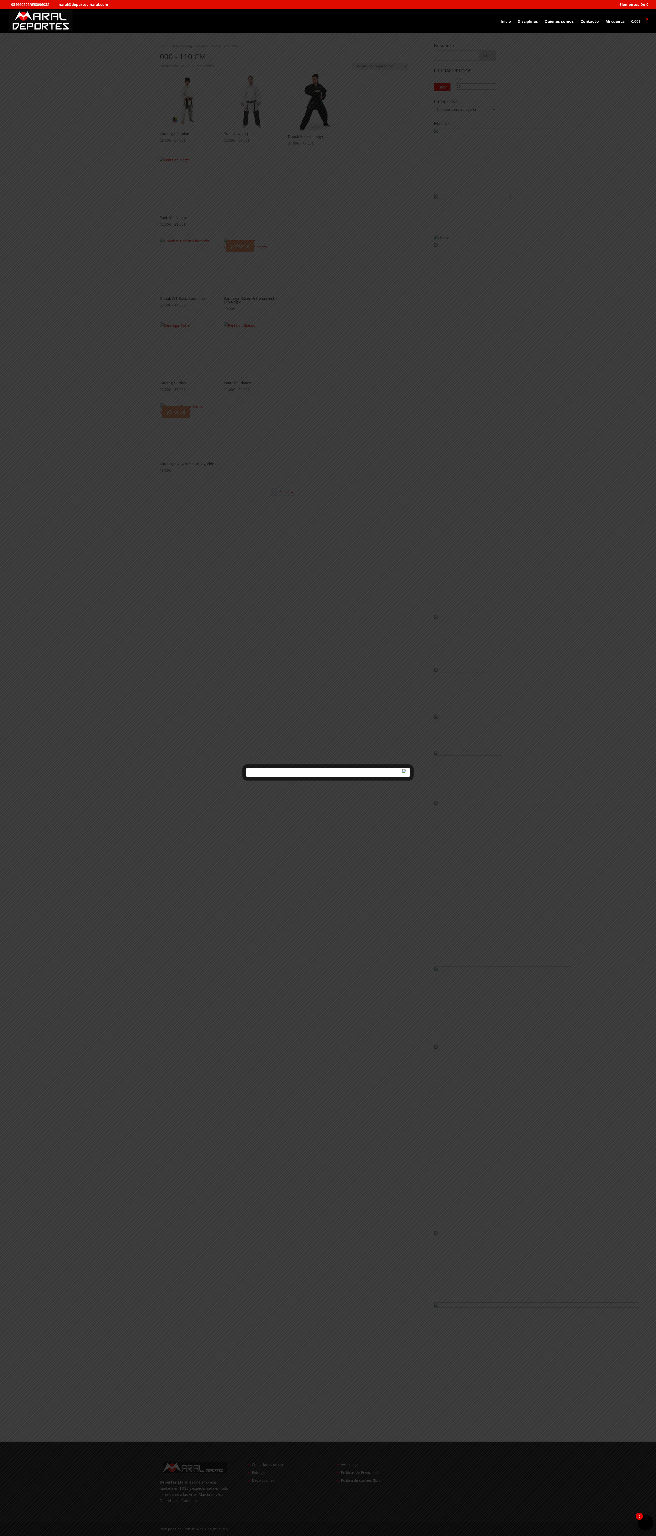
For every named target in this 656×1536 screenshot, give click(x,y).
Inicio (506, 21)
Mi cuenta (615, 21)
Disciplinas (528, 21)
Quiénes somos (559, 21)
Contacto (589, 21)
